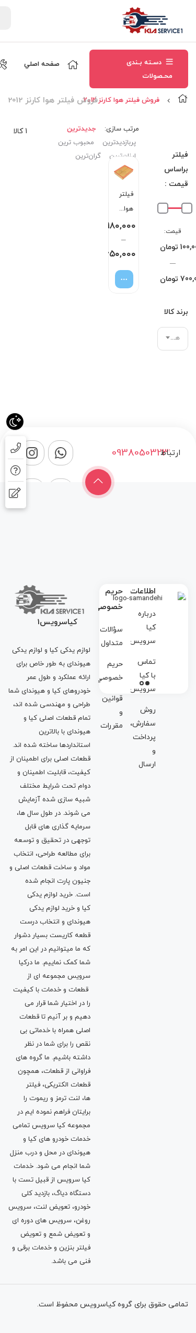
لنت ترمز (67, 1098)
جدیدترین (81, 129)
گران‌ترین (88, 156)
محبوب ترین (76, 142)
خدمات (51, 990)
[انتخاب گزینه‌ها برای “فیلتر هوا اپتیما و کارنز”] (124, 279)
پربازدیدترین (119, 142)
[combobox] (172, 338)
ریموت (38, 1098)
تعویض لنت (53, 1207)
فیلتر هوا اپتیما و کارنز (122, 203)
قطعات (78, 990)
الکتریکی (56, 1085)
